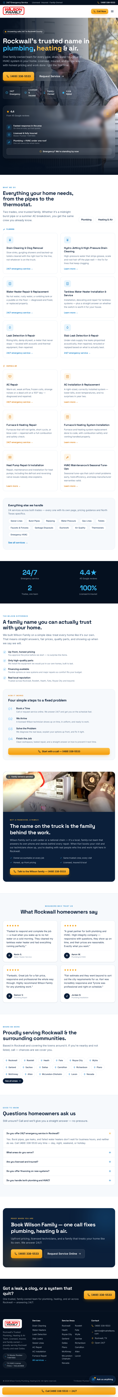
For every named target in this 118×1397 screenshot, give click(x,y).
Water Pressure (68, 521)
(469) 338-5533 (108, 2)
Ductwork (64, 527)
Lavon (74, 1074)
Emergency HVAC (19, 534)
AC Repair (37, 1347)
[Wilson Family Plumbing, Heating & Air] (14, 11)
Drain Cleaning (39, 1325)
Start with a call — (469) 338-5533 (61, 751)
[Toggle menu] (112, 11)
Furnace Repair (39, 1356)
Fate (61, 1060)
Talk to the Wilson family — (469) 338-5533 (41, 871)
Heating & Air (105, 219)
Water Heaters (39, 1330)
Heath (46, 1060)
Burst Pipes (34, 521)
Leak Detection (39, 1334)
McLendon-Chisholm (52, 1074)
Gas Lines (87, 521)
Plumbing (86, 219)
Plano (99, 1067)
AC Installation (39, 1351)
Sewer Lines (16, 521)
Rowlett (30, 1060)
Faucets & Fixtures (19, 527)
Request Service (49, 76)
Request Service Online (62, 1253)
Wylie (95, 1060)
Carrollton (62, 1067)
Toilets (101, 521)
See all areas (11, 1081)
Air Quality (80, 527)
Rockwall (12, 1060)
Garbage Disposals (44, 527)
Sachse (29, 1067)
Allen (30, 1074)
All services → (39, 1360)
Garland (12, 1067)
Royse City (77, 1060)
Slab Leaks (37, 1338)
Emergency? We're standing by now (61, 151)
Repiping (50, 521)
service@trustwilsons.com (105, 1332)
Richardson (81, 1067)
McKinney (13, 1074)
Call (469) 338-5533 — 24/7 (61, 1391)
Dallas (45, 1067)
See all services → (18, 542)
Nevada (90, 1074)
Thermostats (98, 527)
